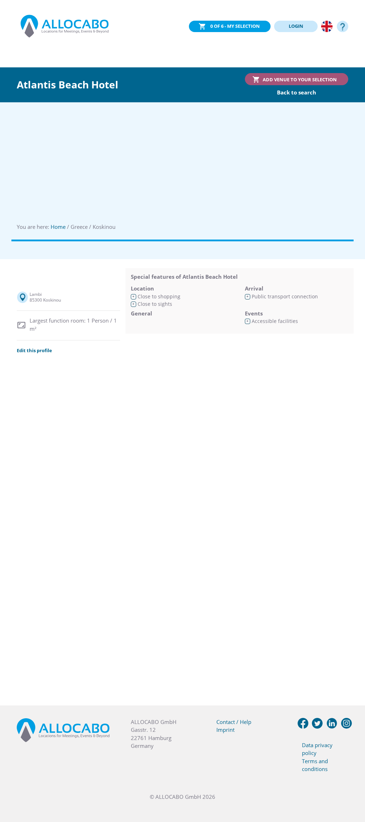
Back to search (296, 92)
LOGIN (296, 26)
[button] (351, 786)
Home (58, 226)
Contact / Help (233, 721)
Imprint (225, 729)
